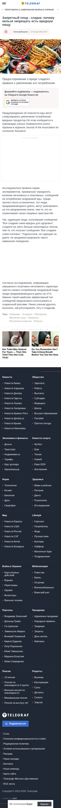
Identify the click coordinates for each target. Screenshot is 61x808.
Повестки (39, 572)
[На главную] (30, 3)
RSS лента (9, 784)
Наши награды (11, 759)
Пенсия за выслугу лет (16, 703)
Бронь (37, 577)
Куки (29, 804)
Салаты (38, 697)
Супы (37, 687)
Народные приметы (44, 621)
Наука (5, 479)
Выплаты (39, 393)
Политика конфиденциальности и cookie (24, 739)
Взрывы (8, 580)
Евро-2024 (40, 464)
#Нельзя (37, 321)
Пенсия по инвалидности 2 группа (16, 683)
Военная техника (13, 600)
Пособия (39, 418)
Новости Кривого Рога (16, 413)
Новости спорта (41, 438)
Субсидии (39, 398)
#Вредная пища (17, 318)
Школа (37, 408)
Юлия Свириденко (14, 661)
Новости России (12, 531)
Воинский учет (41, 592)
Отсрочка (39, 582)
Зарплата (39, 383)
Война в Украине (11, 566)
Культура (39, 541)
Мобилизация (40, 566)
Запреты (38, 631)
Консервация (41, 682)
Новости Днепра (13, 393)
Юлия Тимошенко (13, 651)
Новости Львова (13, 403)
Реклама (7, 754)
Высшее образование (45, 413)
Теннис (38, 454)
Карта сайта (9, 774)
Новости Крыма (12, 423)
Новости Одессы (13, 398)
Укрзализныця (11, 469)
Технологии (10, 485)
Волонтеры (10, 595)
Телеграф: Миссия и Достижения (20, 779)
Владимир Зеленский (15, 616)
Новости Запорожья (15, 408)
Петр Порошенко (13, 646)
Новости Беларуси (14, 546)
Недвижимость (12, 454)
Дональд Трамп (12, 621)
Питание (38, 490)
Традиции (39, 626)
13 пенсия (9, 677)
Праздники (38, 610)
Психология (40, 500)
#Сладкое (27, 314)
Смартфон (10, 505)
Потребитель (41, 526)
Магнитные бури (43, 551)
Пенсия (6, 671)
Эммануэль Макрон (14, 631)
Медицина (39, 403)
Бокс (36, 449)
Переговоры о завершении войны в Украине (29, 10)
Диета (37, 495)
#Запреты (33, 318)
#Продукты (40, 314)
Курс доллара (11, 464)
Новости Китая (12, 541)
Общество (38, 377)
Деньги (8, 444)
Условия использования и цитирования (24, 748)
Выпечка (38, 677)
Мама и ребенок (42, 485)
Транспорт (9, 449)
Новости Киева (12, 383)
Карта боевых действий (11, 573)
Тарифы (8, 459)
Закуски (38, 702)
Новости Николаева (15, 428)
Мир (4, 515)
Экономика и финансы (15, 438)
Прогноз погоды (42, 423)
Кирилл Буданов (13, 641)
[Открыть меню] (4, 3)
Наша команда (11, 769)
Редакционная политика (16, 744)
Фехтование (40, 469)
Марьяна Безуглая (14, 656)
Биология (9, 495)
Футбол (38, 444)
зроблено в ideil (10, 798)
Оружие (8, 590)
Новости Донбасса (14, 418)
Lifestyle (36, 515)
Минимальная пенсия (15, 698)
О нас (6, 734)
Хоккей (38, 459)
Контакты (8, 764)
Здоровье (37, 479)
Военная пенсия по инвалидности (14, 691)
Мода (37, 531)
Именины (39, 641)
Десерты (39, 692)
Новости (7, 377)
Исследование (42, 505)
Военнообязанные (44, 587)
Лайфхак (39, 546)
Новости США (11, 526)
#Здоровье (14, 314)
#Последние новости (20, 321)
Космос (8, 490)
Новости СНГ (11, 536)
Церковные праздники (46, 616)
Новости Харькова (14, 388)
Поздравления (42, 556)
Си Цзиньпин (11, 626)
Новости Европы (13, 521)
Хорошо (44, 804)
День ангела (40, 636)
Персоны (7, 610)
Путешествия (41, 536)
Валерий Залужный (14, 636)
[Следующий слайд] (58, 10)
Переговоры (11, 585)
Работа (38, 388)
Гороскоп (39, 521)
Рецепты (37, 671)
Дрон (7, 500)
